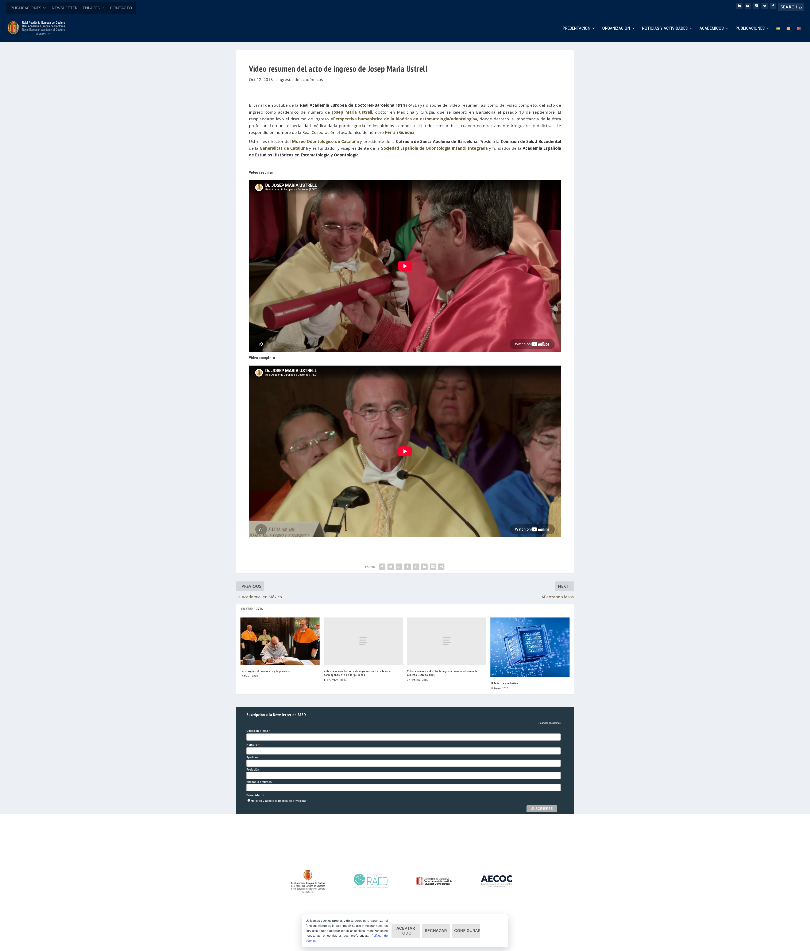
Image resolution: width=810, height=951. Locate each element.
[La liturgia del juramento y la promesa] (280, 641)
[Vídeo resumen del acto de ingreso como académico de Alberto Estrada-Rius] (446, 641)
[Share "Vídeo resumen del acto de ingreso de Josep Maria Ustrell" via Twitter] (390, 566)
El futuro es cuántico (504, 683)
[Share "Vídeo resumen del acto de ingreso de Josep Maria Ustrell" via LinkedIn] (424, 566)
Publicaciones (750, 29)
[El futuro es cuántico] (530, 647)
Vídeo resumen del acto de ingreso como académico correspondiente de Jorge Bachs (357, 673)
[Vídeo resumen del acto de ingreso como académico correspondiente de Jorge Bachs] (363, 641)
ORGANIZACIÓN (616, 29)
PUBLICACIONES (26, 8)
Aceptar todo (405, 931)
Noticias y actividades (665, 29)
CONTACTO (121, 8)
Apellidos (252, 757)
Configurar (467, 930)
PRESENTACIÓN (576, 29)
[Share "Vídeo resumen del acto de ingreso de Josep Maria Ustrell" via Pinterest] (416, 566)
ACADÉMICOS (711, 29)
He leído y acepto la (278, 800)
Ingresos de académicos (300, 79)
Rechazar (436, 930)
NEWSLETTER (64, 8)
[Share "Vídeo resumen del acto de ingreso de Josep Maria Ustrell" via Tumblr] (407, 566)
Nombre (253, 745)
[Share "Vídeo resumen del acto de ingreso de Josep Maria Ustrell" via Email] (433, 566)
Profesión (252, 769)
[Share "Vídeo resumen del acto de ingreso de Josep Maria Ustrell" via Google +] (399, 566)
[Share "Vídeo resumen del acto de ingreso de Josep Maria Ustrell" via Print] (441, 566)
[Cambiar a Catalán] (788, 34)
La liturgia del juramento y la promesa (265, 671)
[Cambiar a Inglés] (799, 34)
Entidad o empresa (259, 781)
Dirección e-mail (258, 731)
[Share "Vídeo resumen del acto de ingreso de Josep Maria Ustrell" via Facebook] (382, 566)
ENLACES (91, 8)
